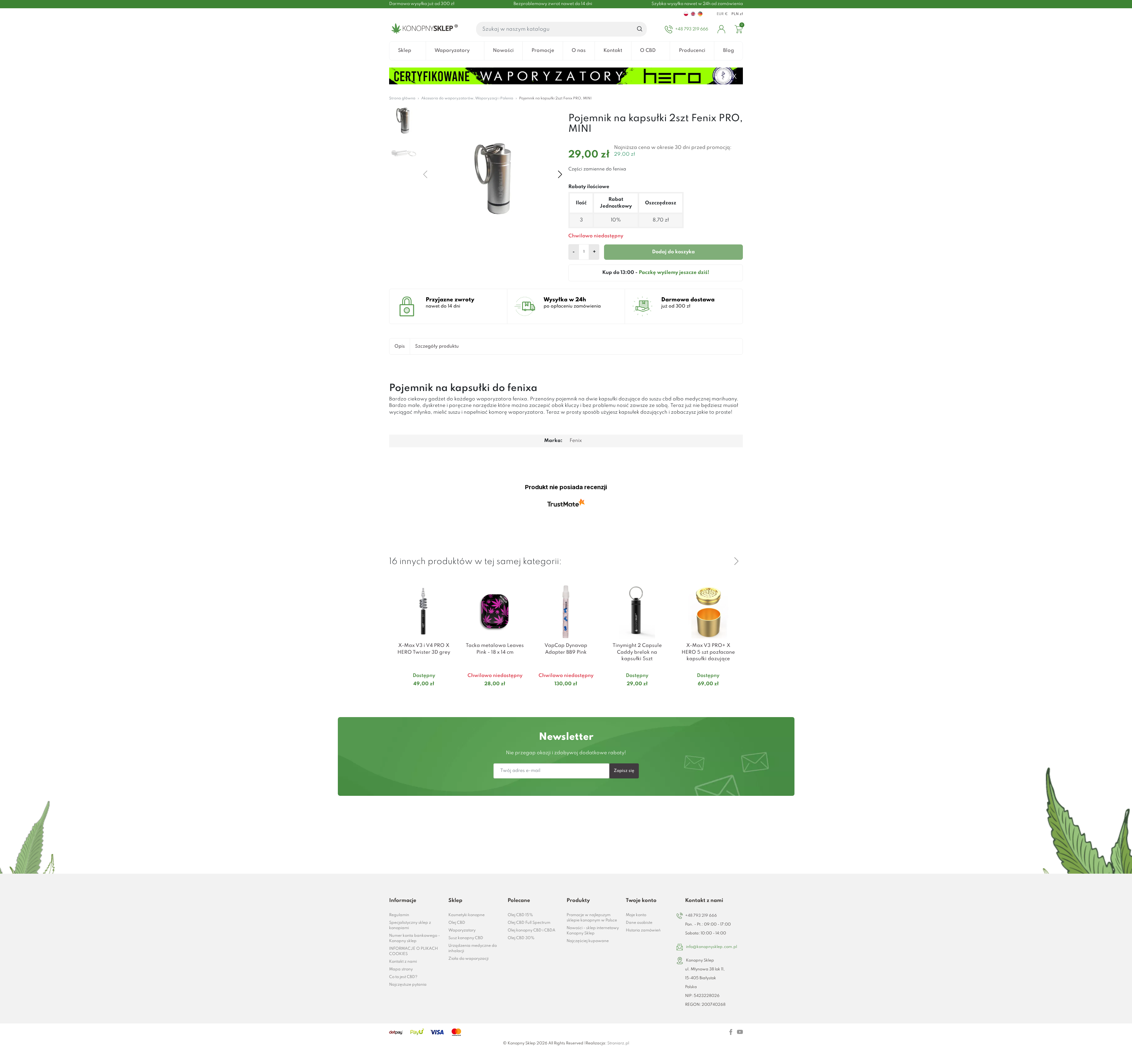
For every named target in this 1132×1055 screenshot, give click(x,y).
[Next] (736, 561)
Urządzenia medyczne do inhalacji (472, 948)
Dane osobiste (639, 923)
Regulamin (399, 915)
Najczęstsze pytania (408, 985)
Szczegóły (416, 695)
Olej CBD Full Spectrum (529, 923)
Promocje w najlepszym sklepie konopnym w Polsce (592, 917)
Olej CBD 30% (521, 938)
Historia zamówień (643, 930)
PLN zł (737, 14)
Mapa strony (401, 969)
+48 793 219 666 (701, 916)
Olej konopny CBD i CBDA (531, 930)
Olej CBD (456, 923)
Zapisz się (624, 771)
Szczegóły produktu (437, 346)
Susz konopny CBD (465, 938)
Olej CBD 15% (520, 915)
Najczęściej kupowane (588, 941)
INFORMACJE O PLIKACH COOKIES (413, 951)
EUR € (722, 14)
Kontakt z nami (403, 962)
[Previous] (722, 561)
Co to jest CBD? (403, 977)
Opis (399, 346)
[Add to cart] (451, 695)
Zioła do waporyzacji (468, 959)
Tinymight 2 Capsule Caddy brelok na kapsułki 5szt (637, 652)
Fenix (576, 440)
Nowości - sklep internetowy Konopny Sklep (593, 930)
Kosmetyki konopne (466, 915)
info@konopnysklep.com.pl (711, 947)
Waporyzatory (461, 930)
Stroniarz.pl (618, 1043)
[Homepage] (423, 29)
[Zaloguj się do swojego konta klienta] (721, 29)
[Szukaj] (640, 29)
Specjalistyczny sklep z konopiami (410, 925)
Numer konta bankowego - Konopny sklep (414, 938)
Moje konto (636, 915)
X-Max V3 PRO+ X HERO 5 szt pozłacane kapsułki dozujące (708, 652)
